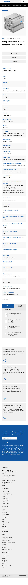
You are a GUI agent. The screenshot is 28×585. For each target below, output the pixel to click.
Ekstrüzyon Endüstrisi (7, 494)
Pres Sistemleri (5, 503)
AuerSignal (4, 528)
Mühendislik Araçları (6, 565)
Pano (3, 473)
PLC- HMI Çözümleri (6, 470)
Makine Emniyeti (5, 477)
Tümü (8, 305)
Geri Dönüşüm (5, 498)
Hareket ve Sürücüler (6, 540)
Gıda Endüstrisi (5, 491)
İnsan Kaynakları (5, 561)
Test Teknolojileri (5, 500)
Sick (3, 516)
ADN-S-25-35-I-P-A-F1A (16, 5)
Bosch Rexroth (5, 517)
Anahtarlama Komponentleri (8, 542)
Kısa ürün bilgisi (7, 309)
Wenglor (4, 529)
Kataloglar (4, 558)
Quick (3, 524)
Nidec (3, 519)
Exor (3, 510)
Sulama (3, 501)
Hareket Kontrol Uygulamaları (8, 480)
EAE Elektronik (5, 531)
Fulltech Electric (5, 523)
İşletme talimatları (20, 306)
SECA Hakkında (5, 555)
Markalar (5, 506)
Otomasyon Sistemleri (7, 537)
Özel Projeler (5, 484)
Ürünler (4, 5)
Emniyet (3, 545)
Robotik (3, 478)
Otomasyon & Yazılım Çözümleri (9, 471)
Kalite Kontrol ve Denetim (7, 539)
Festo (9, 5)
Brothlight (4, 526)
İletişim (3, 567)
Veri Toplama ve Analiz (7, 482)
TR (23, 1)
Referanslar (4, 556)
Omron (3, 509)
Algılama (4, 547)
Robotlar (4, 544)
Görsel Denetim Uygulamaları (8, 475)
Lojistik (3, 485)
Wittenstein (4, 512)
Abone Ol (5, 442)
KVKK (3, 563)
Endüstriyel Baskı (6, 493)
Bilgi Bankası (4, 560)
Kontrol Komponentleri (7, 549)
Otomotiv (4, 496)
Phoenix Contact (5, 514)
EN (25, 1)
